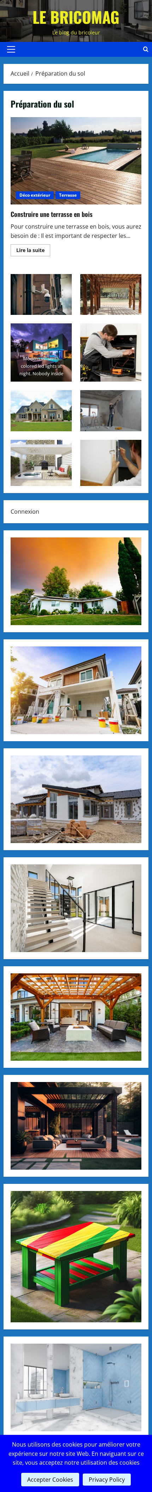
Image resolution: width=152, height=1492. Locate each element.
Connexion (25, 511)
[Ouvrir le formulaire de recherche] (145, 49)
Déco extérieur (34, 195)
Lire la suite (33, 251)
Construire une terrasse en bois (76, 161)
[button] (11, 49)
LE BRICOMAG (76, 16)
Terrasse (68, 195)
